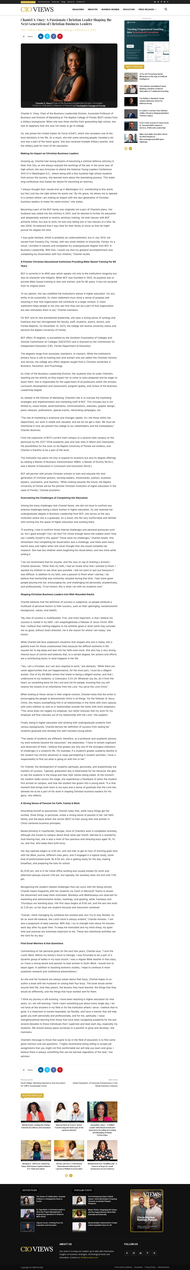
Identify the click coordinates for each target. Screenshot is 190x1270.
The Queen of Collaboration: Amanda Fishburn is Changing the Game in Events (50, 1199)
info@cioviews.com (89, 1257)
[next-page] (71, 1175)
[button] (166, 9)
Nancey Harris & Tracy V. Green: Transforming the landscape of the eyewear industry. (69, 1127)
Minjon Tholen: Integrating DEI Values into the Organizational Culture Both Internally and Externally (102, 1212)
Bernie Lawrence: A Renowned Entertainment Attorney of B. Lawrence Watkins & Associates (69, 1166)
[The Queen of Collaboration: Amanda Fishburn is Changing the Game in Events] (27, 1201)
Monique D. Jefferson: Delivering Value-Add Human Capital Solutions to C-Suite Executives (35, 1166)
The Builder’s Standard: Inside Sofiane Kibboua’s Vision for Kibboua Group (152, 100)
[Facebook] (161, 2)
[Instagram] (164, 2)
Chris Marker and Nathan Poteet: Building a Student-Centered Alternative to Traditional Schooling (154, 88)
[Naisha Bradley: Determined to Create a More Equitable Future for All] (79, 1227)
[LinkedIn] (155, 2)
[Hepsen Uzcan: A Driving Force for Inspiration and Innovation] (27, 1227)
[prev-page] (66, 1175)
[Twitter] (158, 2)
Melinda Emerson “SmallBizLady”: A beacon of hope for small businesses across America (102, 1166)
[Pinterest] (167, 2)
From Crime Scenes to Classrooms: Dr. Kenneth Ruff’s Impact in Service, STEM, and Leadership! (154, 125)
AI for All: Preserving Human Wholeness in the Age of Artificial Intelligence (153, 76)
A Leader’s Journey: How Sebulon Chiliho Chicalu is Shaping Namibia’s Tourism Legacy (154, 113)
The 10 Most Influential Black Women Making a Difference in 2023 (58, 30)
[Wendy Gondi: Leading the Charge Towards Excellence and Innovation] (36, 1112)
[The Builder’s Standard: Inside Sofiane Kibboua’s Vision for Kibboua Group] (131, 101)
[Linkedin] (41, 36)
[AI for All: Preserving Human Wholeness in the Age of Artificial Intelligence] (131, 77)
